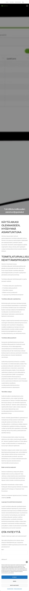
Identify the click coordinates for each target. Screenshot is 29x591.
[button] (27, 562)
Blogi (7, 2)
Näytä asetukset (14, 585)
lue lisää (8, 498)
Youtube (12, 2)
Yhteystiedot (18, 2)
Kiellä (14, 581)
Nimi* (2, 550)
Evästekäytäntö (10, 589)
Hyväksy (14, 577)
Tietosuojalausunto (18, 589)
